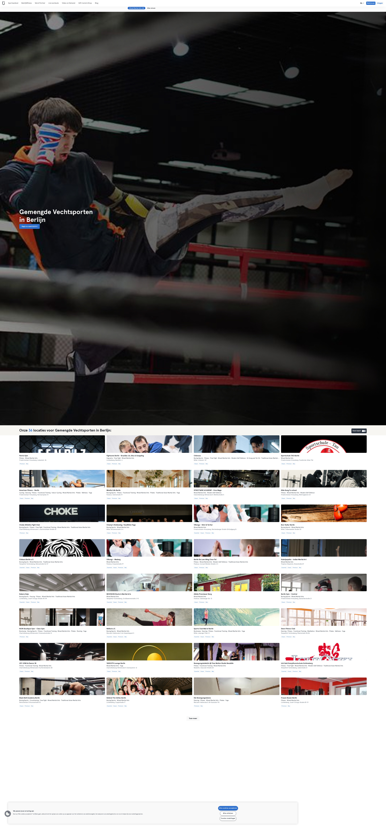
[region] (153, 813)
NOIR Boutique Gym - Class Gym (32, 629)
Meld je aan (371, 3)
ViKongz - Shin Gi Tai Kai (203, 525)
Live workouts (53, 3)
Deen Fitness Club (288, 629)
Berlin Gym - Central (289, 594)
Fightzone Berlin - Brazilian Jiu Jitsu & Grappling (125, 456)
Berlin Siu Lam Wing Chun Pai (205, 559)
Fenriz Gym (23, 456)
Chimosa (197, 456)
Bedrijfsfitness (26, 3)
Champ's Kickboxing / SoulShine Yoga (121, 525)
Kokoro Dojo (24, 594)
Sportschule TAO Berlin (290, 456)
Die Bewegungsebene (202, 698)
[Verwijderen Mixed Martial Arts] (143, 8)
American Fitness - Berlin (29, 490)
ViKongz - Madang (114, 559)
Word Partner (40, 3)
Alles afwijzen (228, 813)
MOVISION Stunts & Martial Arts (119, 594)
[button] (8, 814)
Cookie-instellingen (228, 818)
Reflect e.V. (111, 629)
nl (361, 3)
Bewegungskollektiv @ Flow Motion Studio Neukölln (214, 663)
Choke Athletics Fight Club (29, 525)
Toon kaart (364, 431)
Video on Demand (68, 3)
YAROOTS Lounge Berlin (116, 663)
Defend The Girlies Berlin (116, 698)
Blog (96, 3)
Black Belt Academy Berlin (29, 698)
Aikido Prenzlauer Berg (203, 594)
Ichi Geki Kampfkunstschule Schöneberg (297, 663)
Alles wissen (151, 8)
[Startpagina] (3, 3)
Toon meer (193, 718)
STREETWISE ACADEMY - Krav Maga (207, 490)
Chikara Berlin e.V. (26, 559)
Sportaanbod (13, 3)
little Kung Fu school (289, 490)
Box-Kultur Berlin (288, 525)
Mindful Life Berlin (114, 490)
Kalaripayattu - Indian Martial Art (293, 559)
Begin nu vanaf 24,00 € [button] (29, 226)
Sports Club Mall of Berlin (203, 629)
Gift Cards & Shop (85, 3)
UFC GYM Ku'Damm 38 (27, 663)
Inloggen (380, 3)
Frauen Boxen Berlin (289, 698)
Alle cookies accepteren (228, 808)
